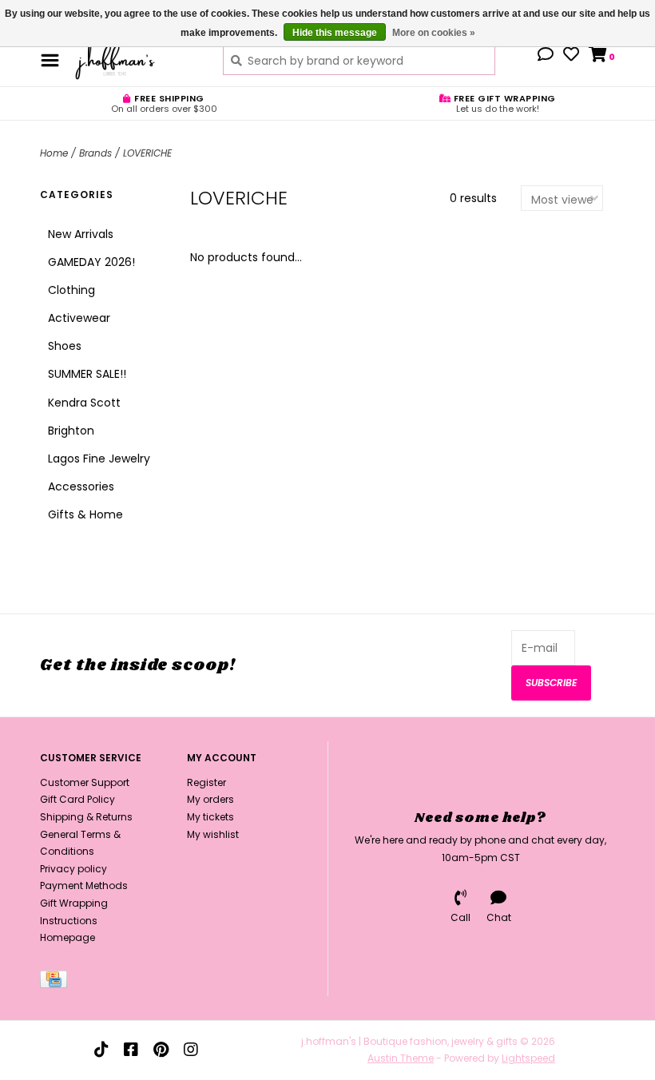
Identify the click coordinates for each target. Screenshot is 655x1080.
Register (206, 782)
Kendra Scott (84, 403)
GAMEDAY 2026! (91, 262)
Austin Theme (400, 1058)
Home (54, 153)
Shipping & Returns (86, 817)
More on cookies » (433, 32)
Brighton (71, 431)
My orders (210, 799)
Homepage (67, 937)
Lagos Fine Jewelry (99, 459)
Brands (95, 153)
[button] (546, 56)
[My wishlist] (571, 56)
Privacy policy (73, 869)
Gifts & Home (85, 514)
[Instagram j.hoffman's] (190, 1050)
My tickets (210, 817)
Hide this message (334, 32)
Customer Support (84, 782)
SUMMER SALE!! (87, 374)
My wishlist (213, 834)
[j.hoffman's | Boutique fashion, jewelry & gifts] (137, 60)
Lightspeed (528, 1058)
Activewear (79, 318)
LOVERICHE (147, 153)
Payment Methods (84, 885)
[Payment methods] (56, 982)
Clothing (71, 290)
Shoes (64, 346)
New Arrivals (80, 234)
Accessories (81, 486)
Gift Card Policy (77, 799)
